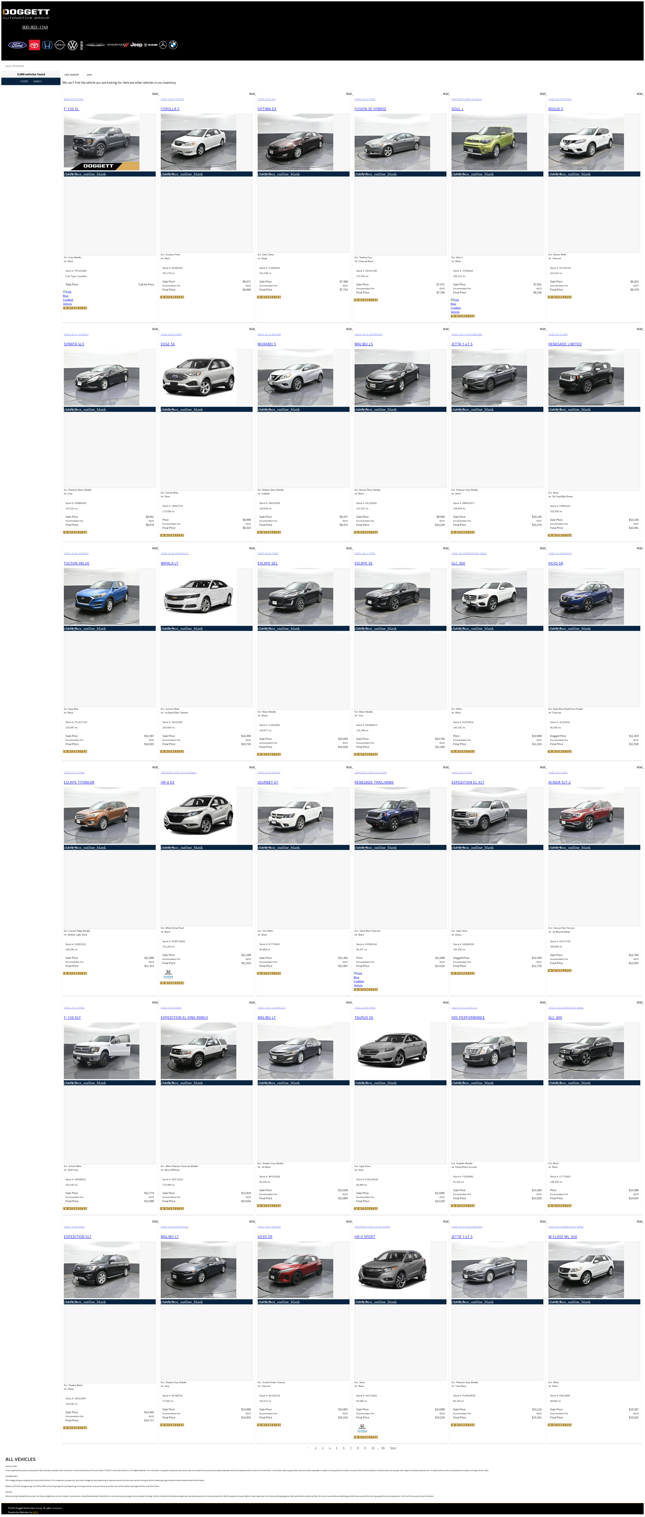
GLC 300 (458, 563)
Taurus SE (364, 1017)
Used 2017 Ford (74, 772)
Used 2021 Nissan (269, 1227)
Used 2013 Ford (365, 99)
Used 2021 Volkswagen (467, 334)
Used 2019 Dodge (269, 772)
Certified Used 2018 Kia (467, 99)
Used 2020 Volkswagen (467, 1227)
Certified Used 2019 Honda (372, 1227)
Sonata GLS (74, 344)
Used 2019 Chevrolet (369, 334)
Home (8, 65)
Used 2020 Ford (171, 334)
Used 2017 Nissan (269, 334)
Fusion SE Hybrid (370, 108)
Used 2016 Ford (171, 1008)
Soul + (458, 108)
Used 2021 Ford (365, 553)
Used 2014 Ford (74, 1008)
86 (383, 1448)
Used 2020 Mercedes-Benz (566, 1008)
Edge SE (168, 344)
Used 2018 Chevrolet (175, 553)
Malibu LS (364, 344)
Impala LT (169, 563)
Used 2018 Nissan (560, 553)
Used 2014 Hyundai (76, 334)
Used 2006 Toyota (172, 99)
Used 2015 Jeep (558, 334)
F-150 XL (71, 108)
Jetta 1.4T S (462, 344)
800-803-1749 (35, 27)
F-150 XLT (72, 1017)
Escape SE (364, 563)
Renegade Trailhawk (374, 782)
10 (373, 1448)
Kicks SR (555, 563)
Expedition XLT (78, 1236)
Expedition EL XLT (468, 782)
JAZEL (35, 1512)
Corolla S (170, 108)
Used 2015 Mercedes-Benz (566, 1227)
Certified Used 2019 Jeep (371, 772)
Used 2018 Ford (365, 1008)
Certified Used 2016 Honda (179, 772)
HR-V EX (168, 782)
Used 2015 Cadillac (464, 1008)
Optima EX (267, 108)
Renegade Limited (565, 344)
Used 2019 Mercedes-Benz (469, 553)
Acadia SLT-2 (559, 782)
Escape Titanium (79, 782)
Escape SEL (268, 563)
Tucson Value (77, 563)
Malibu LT (267, 1017)
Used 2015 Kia (267, 99)
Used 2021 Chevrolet (272, 1008)
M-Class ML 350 (562, 1236)
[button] (75, 308)
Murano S (267, 344)
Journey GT (268, 782)
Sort (89, 75)
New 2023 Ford (73, 99)
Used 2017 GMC (558, 772)
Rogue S (555, 108)
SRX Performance (468, 1017)
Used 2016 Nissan (560, 99)
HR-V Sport (365, 1236)
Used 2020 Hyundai (76, 553)
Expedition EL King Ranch (184, 1017)
